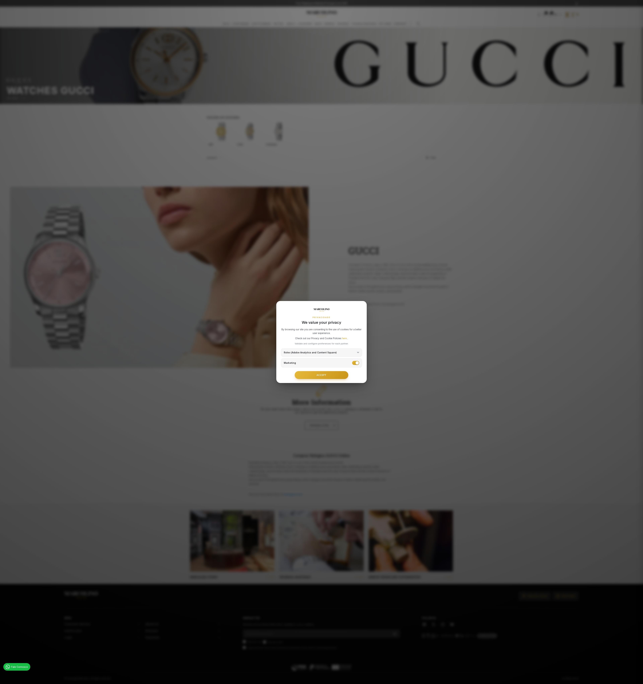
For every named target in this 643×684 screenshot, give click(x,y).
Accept (321, 374)
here (344, 338)
